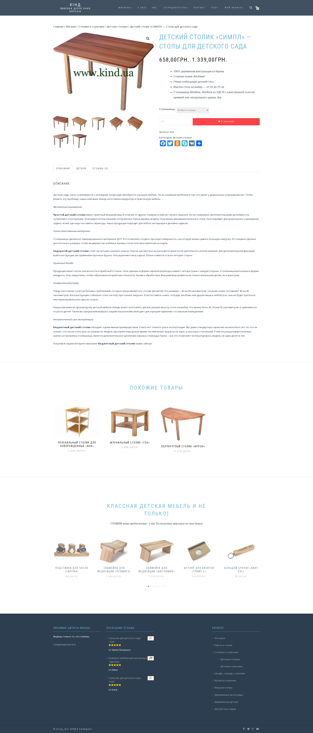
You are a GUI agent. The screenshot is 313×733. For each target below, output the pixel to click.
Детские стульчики (231, 666)
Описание (63, 168)
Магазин (124, 8)
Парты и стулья (223, 645)
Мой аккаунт (234, 8)
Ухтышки (219, 638)
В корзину (227, 121)
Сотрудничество (175, 8)
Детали (81, 168)
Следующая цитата (64, 644)
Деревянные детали (226, 701)
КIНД (75, 5)
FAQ (154, 8)
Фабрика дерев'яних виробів (75, 10)
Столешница (167, 109)
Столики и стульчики (91, 26)
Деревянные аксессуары (228, 694)
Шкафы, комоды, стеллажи (229, 673)
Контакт (199, 8)
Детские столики (117, 26)
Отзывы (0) (100, 168)
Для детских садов (225, 709)
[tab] (63, 168)
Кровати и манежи (225, 680)
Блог (215, 8)
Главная (58, 26)
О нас (141, 8)
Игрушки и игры (223, 687)
